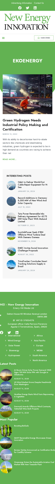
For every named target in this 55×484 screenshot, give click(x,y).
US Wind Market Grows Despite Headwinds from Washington (32, 383)
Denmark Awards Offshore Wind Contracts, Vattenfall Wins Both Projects (32, 407)
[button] (3, 38)
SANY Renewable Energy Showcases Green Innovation (32, 439)
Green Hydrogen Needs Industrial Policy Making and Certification (25, 125)
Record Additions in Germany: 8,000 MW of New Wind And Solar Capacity (32, 200)
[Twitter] (27, 8)
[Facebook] (20, 8)
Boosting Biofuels (21, 425)
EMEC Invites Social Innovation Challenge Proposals (33, 249)
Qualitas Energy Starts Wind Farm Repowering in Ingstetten (33, 395)
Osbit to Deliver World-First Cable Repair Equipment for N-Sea (33, 185)
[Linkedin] (35, 8)
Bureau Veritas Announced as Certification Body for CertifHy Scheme (34, 451)
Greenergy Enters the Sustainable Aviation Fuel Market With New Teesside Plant (34, 463)
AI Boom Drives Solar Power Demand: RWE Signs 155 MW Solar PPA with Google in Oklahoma (32, 372)
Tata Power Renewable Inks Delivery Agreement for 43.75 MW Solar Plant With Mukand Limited (32, 217)
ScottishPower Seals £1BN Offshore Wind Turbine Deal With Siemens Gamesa (31, 235)
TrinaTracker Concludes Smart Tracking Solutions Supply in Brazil (32, 264)
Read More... (10, 159)
